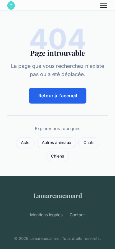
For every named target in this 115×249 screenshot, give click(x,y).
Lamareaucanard (57, 195)
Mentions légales (46, 214)
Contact (77, 214)
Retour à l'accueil (57, 96)
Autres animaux (56, 142)
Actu (25, 142)
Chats (88, 142)
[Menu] (103, 5)
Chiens (57, 156)
